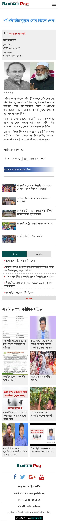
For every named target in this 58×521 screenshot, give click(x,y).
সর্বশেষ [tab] (14, 254)
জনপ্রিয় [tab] (39, 254)
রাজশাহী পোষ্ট (36, 517)
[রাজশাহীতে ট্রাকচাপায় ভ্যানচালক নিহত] (29, 228)
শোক (43, 158)
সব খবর (29, 298)
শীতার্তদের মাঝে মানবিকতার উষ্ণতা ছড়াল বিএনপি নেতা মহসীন (28, 284)
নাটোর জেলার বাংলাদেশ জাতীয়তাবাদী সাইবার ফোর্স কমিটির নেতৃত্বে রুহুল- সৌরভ (29, 268)
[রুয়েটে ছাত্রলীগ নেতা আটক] (29, 241)
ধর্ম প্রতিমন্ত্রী (16, 158)
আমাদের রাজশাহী (17, 33)
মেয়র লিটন (34, 158)
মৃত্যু (25, 158)
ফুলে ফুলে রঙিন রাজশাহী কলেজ (20, 260)
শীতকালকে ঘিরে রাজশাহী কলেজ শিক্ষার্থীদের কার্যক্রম (29, 276)
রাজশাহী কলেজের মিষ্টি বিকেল (19, 292)
